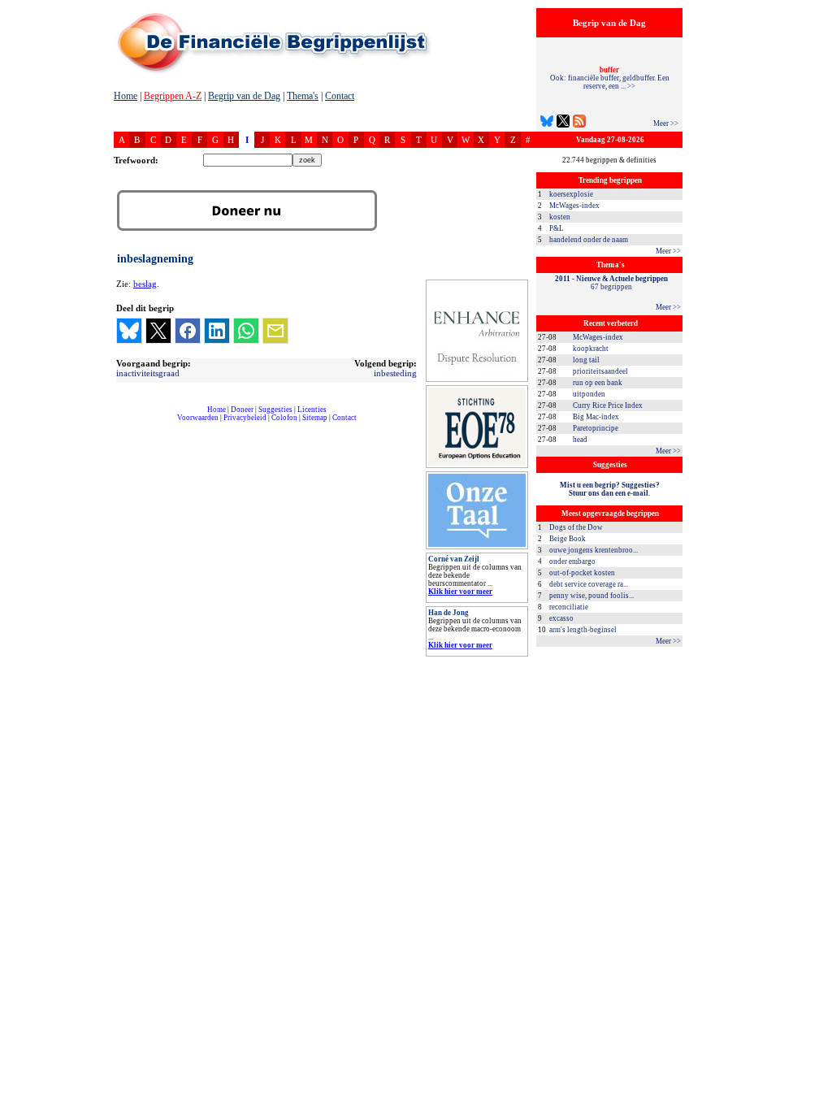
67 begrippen (611, 283)
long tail (586, 360)
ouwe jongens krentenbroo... (593, 550)
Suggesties (275, 409)
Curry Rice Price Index (608, 405)
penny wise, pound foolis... (591, 596)
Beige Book (567, 539)
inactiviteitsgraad (148, 373)
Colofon (284, 418)
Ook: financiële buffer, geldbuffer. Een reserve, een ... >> (610, 78)
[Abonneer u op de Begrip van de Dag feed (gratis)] (579, 123)
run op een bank (597, 383)
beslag (145, 284)
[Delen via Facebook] (188, 331)
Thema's (302, 96)
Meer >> (665, 123)
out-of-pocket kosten (582, 573)
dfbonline (816, 1105)
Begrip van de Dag (244, 96)
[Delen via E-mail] (275, 331)
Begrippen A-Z (173, 96)
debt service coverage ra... (588, 584)
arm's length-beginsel (583, 630)
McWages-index (574, 206)
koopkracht (591, 349)
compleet (122, 424)
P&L (556, 228)
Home (125, 96)
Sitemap (314, 418)
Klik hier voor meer (460, 592)
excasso (561, 618)
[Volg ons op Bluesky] (546, 123)
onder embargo (572, 561)
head (580, 440)
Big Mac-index (596, 417)
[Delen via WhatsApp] (246, 331)
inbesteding (395, 373)
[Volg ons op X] (563, 123)
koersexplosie (571, 194)
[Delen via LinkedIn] (217, 331)
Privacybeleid (244, 418)
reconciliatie (568, 607)
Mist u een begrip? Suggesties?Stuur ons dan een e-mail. (610, 489)
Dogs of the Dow (576, 527)
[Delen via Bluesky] (129, 331)
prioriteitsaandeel (600, 371)
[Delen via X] (158, 331)
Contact (339, 96)
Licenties (312, 409)
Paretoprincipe (595, 428)
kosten (559, 217)
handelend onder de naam (588, 240)
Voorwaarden (198, 418)
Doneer (242, 409)
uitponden (589, 394)
